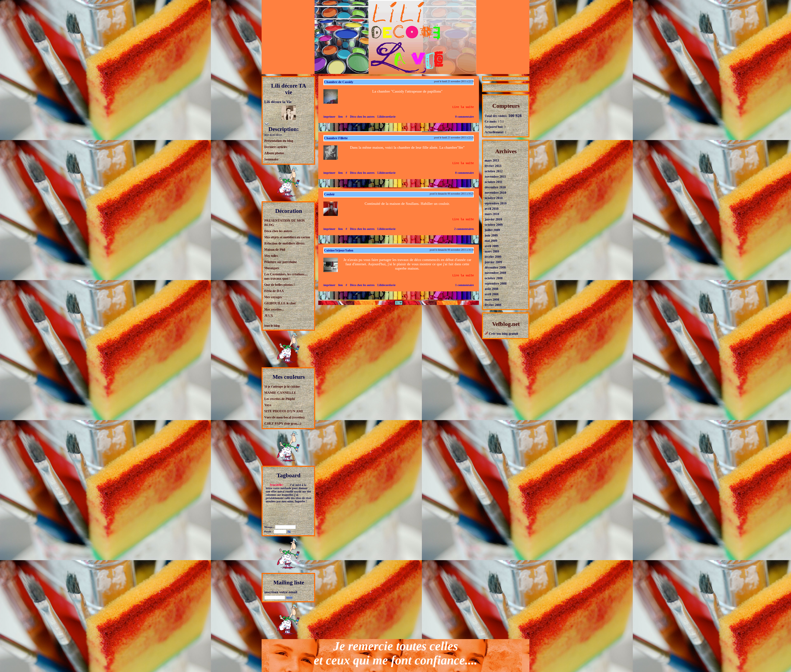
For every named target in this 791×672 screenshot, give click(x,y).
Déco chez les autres (278, 231)
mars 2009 (492, 251)
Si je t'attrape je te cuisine (282, 386)
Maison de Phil (274, 249)
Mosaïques (271, 268)
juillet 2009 (492, 230)
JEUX (268, 315)
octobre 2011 (493, 182)
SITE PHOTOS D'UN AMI (283, 411)
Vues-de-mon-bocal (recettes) (284, 417)
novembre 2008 (495, 273)
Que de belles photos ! (279, 284)
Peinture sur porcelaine (280, 262)
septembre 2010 (496, 203)
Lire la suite (463, 107)
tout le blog (272, 325)
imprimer (329, 116)
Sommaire (271, 159)
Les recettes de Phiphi (279, 399)
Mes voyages (273, 297)
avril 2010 (491, 208)
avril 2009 (491, 246)
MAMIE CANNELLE (280, 392)
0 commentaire (464, 116)
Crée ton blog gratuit (503, 333)
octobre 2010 (494, 198)
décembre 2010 (495, 187)
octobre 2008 (494, 278)
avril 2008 (491, 294)
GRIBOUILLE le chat (280, 303)
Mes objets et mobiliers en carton (287, 237)
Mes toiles (271, 255)
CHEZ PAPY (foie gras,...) (282, 423)
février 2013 (493, 166)
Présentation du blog (278, 141)
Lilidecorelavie (386, 116)
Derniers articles (275, 147)
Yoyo (267, 405)
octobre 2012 (494, 171)
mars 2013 (492, 160)
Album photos (274, 153)
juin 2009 (491, 235)
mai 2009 (491, 240)
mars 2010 (492, 214)
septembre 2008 (496, 283)
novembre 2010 (495, 192)
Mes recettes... (274, 309)
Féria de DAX (274, 291)
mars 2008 (492, 299)
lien (340, 116)
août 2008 (491, 289)
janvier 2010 (493, 219)
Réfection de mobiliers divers (284, 243)
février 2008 (493, 305)
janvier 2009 (493, 262)
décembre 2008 (495, 267)
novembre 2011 (495, 176)
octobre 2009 (494, 224)
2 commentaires (464, 229)
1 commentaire (464, 285)
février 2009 (493, 256)
